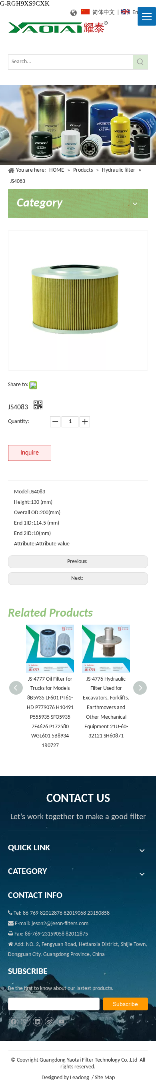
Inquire (29, 453)
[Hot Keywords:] (140, 62)
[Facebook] (13, 1022)
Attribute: (25, 544)
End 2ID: (23, 534)
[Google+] (25, 1022)
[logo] (58, 27)
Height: (22, 502)
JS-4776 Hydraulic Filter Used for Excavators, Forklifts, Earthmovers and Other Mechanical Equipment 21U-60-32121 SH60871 (106, 707)
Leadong (79, 1078)
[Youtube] (61, 1022)
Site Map (105, 1078)
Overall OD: (27, 513)
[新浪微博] (49, 1022)
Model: (22, 492)
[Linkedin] (37, 1022)
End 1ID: (23, 523)
